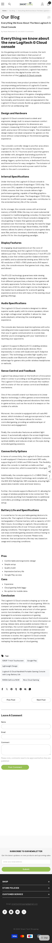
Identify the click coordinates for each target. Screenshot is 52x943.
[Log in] (42, 4)
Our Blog (12, 11)
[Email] (25, 689)
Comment (5, 742)
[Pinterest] (11, 689)
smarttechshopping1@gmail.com (24, 904)
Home (4, 11)
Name (3, 722)
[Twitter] (7, 689)
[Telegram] (21, 689)
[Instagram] (11, 912)
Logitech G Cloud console (30, 75)
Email (3, 732)
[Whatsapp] (30, 689)
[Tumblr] (16, 689)
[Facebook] (2, 689)
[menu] (2, 4)
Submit (26, 869)
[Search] (9, 4)
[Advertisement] (26, 809)
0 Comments (29, 32)
